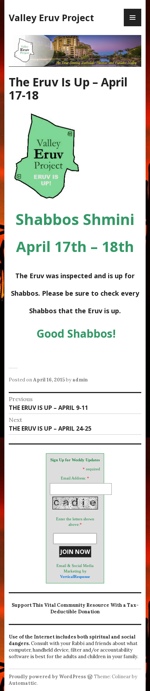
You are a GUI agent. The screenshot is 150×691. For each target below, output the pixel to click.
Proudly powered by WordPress (47, 676)
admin (80, 380)
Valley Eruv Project (51, 17)
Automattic (23, 683)
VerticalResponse (75, 576)
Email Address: (73, 478)
